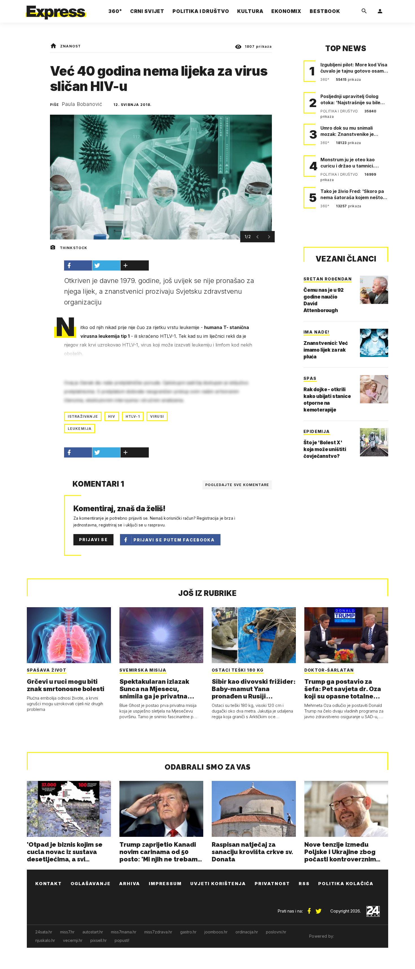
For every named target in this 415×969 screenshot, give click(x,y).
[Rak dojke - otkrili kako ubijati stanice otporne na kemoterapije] (374, 389)
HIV (111, 416)
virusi (157, 416)
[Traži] (364, 11)
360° (325, 79)
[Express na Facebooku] (309, 908)
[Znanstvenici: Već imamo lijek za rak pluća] (374, 343)
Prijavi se (93, 539)
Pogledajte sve (237, 485)
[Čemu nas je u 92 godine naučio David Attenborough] (374, 290)
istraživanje (83, 416)
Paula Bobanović (82, 104)
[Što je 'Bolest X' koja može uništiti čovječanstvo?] (374, 442)
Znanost (70, 46)
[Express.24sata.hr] (55, 9)
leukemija (80, 428)
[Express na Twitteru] (318, 908)
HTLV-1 (133, 416)
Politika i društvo (339, 111)
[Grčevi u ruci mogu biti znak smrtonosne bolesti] (69, 635)
